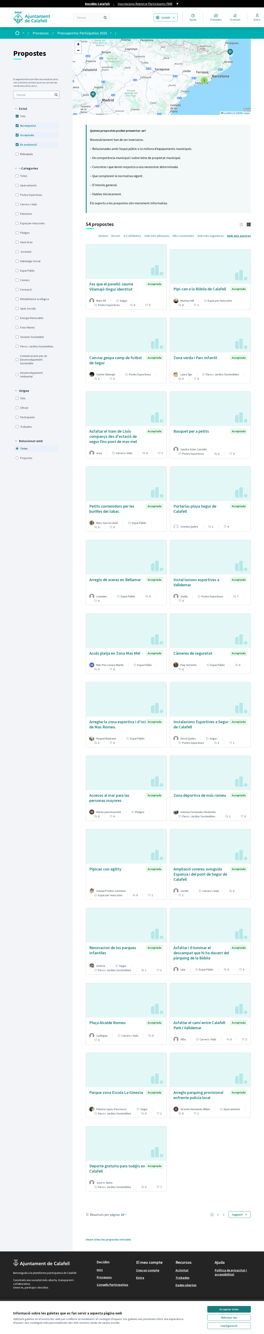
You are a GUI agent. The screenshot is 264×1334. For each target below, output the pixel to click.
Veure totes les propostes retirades (108, 1239)
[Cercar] (105, 17)
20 (122, 1215)
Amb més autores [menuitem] (239, 236)
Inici (100, 1270)
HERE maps (243, 113)
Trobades (182, 1278)
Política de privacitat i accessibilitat (231, 1272)
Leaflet (227, 113)
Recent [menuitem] (115, 236)
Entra (140, 1278)
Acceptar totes (229, 1309)
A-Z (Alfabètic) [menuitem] (132, 236)
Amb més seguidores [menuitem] (210, 236)
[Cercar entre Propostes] (56, 94)
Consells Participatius (112, 1285)
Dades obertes (186, 1285)
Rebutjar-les (229, 1317)
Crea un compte (147, 1270)
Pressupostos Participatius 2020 (82, 33)
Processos (41, 33)
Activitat (182, 1270)
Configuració (228, 1326)
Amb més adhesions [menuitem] (156, 236)
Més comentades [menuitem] (183, 236)
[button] (20, 108)
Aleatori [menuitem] (103, 236)
